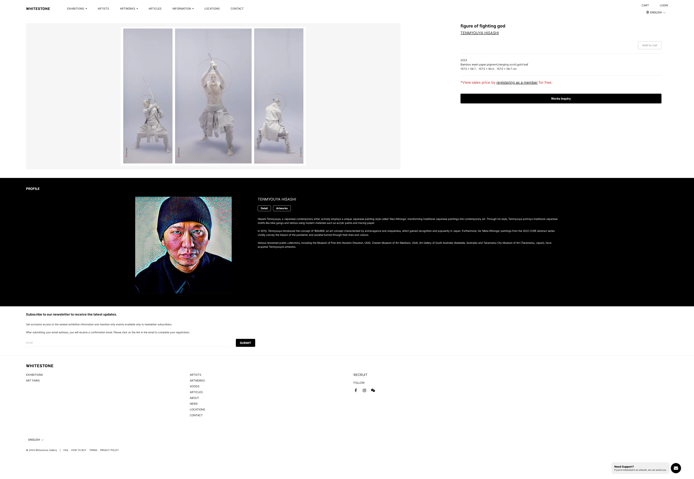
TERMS (93, 450)
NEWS (194, 403)
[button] (656, 12)
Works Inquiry (561, 98)
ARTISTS (103, 8)
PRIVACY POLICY (109, 450)
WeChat (373, 390)
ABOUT (194, 398)
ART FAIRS (33, 380)
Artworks (282, 208)
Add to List (649, 45)
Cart (645, 5)
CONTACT (237, 8)
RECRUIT (361, 375)
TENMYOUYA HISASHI (479, 33)
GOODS (195, 386)
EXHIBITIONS (34, 374)
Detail (264, 208)
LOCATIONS (212, 8)
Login (664, 5)
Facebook (356, 390)
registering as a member (517, 82)
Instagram (364, 390)
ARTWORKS (197, 380)
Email (29, 342)
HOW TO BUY (78, 450)
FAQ (65, 450)
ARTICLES (155, 8)
